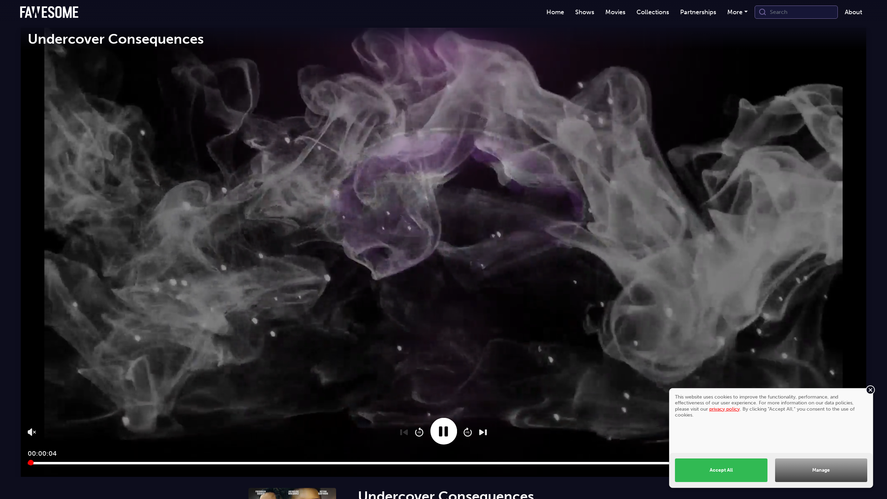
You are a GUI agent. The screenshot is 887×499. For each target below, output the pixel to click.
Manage (821, 470)
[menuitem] (555, 12)
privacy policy (724, 409)
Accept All (721, 470)
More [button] (735, 12)
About (853, 12)
